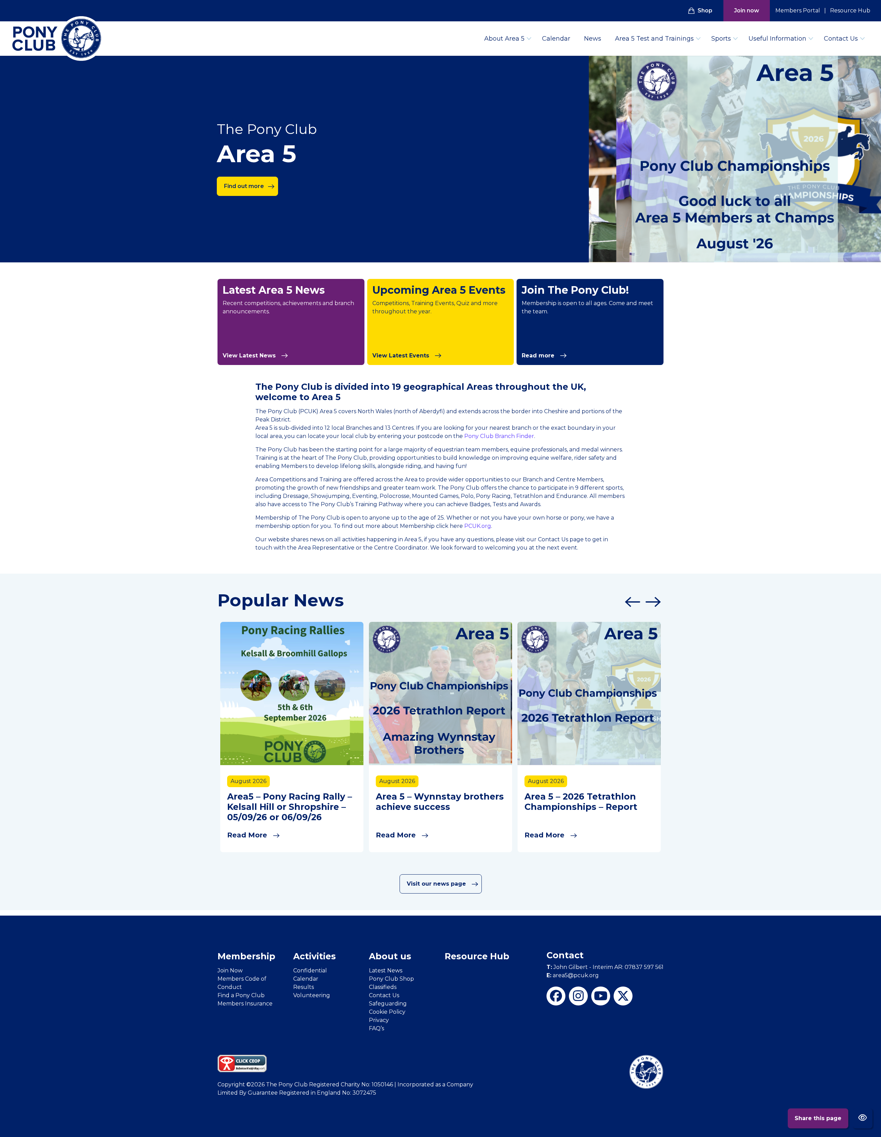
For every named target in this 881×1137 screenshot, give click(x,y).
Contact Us (841, 38)
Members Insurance (245, 1003)
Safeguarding (388, 1003)
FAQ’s (376, 1028)
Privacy (379, 1020)
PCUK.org (477, 526)
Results (303, 987)
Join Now (230, 970)
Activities (314, 956)
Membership (246, 956)
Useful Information (777, 38)
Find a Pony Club (241, 995)
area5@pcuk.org (572, 975)
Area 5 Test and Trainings (654, 38)
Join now (746, 10)
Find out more (244, 186)
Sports (721, 38)
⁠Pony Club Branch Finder (499, 436)
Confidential (310, 970)
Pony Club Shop (391, 979)
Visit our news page (437, 883)
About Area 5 (504, 38)
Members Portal (797, 10)
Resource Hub (850, 10)
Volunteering (311, 995)
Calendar (556, 38)
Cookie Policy (387, 1012)
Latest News (385, 970)
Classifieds (382, 987)
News (592, 38)
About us (390, 956)
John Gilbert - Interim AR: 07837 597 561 (605, 967)
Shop (705, 10)
